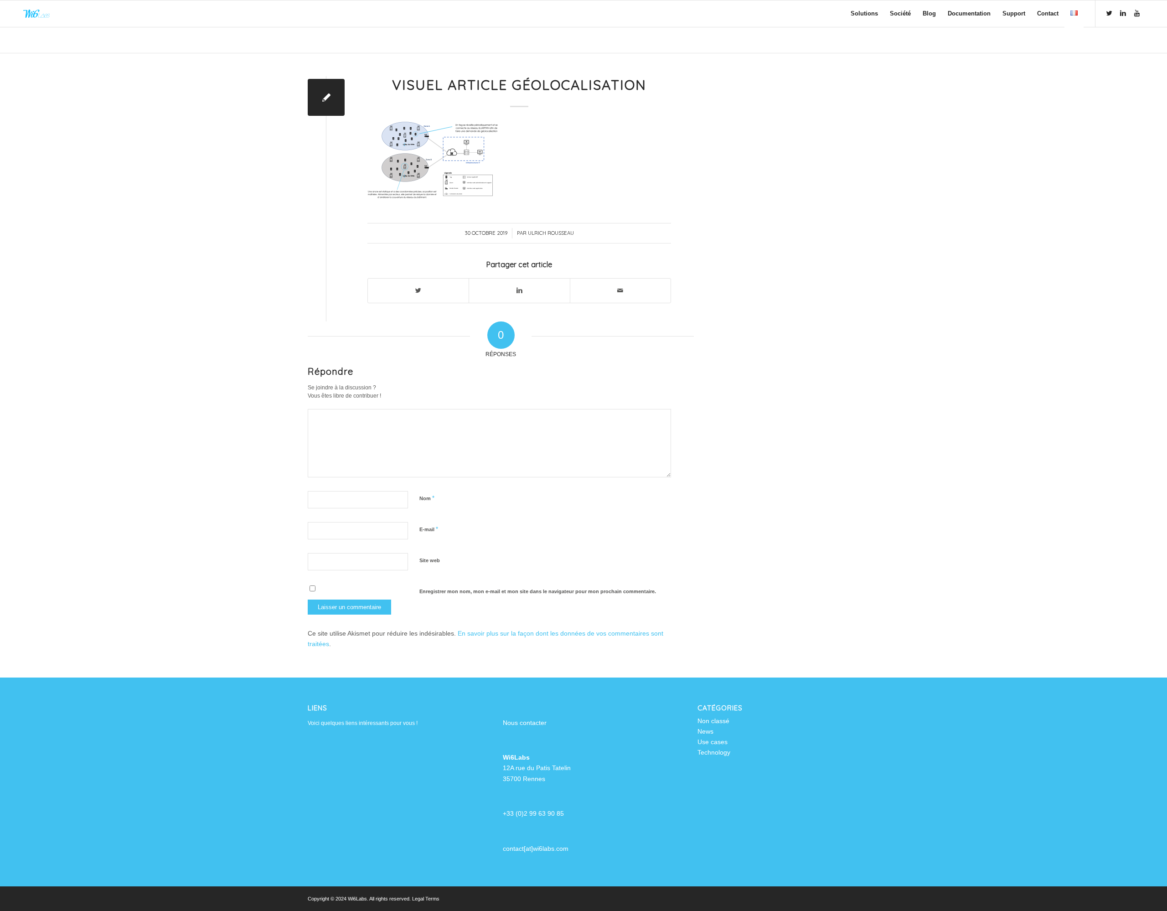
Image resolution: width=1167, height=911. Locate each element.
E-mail (428, 529)
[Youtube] (1137, 13)
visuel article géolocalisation (519, 84)
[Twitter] (1109, 13)
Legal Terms (425, 898)
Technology (713, 752)
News (705, 731)
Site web (429, 560)
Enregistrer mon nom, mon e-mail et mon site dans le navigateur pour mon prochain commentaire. (537, 591)
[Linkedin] (1123, 13)
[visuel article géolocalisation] (326, 97)
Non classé (713, 721)
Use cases (712, 741)
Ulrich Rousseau (551, 233)
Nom (426, 498)
